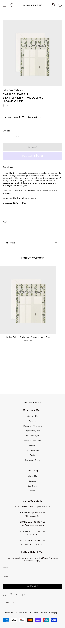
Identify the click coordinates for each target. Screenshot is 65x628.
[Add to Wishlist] (32, 221)
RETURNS (10, 243)
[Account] (53, 5)
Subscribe (32, 586)
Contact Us (32, 416)
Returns (32, 421)
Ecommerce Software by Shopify (43, 612)
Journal (32, 491)
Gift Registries (32, 450)
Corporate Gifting (33, 460)
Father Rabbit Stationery (13, 90)
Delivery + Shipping (32, 426)
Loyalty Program (32, 431)
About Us (32, 476)
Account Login (32, 436)
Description (8, 167)
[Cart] (60, 5)
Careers (32, 481)
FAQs (32, 455)
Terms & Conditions (32, 441)
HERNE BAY (26, 512)
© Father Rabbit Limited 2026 (15, 612)
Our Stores (33, 486)
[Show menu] (4, 5)
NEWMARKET (26, 531)
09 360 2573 (44, 507)
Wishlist (32, 445)
